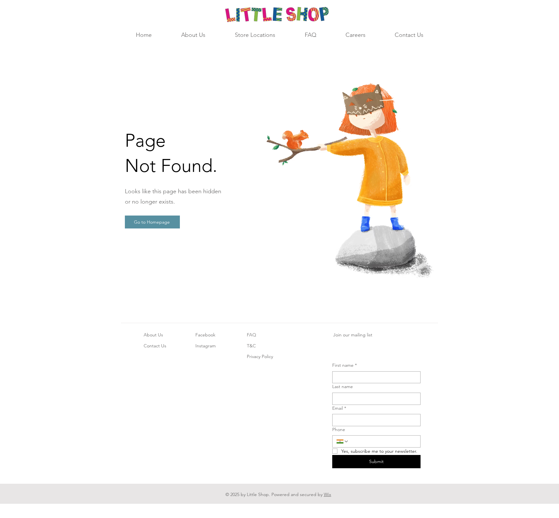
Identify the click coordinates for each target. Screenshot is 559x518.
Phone (338, 429)
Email (339, 408)
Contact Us (155, 346)
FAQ (251, 335)
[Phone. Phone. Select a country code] (342, 441)
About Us (153, 335)
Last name (342, 386)
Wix (327, 494)
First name (344, 365)
